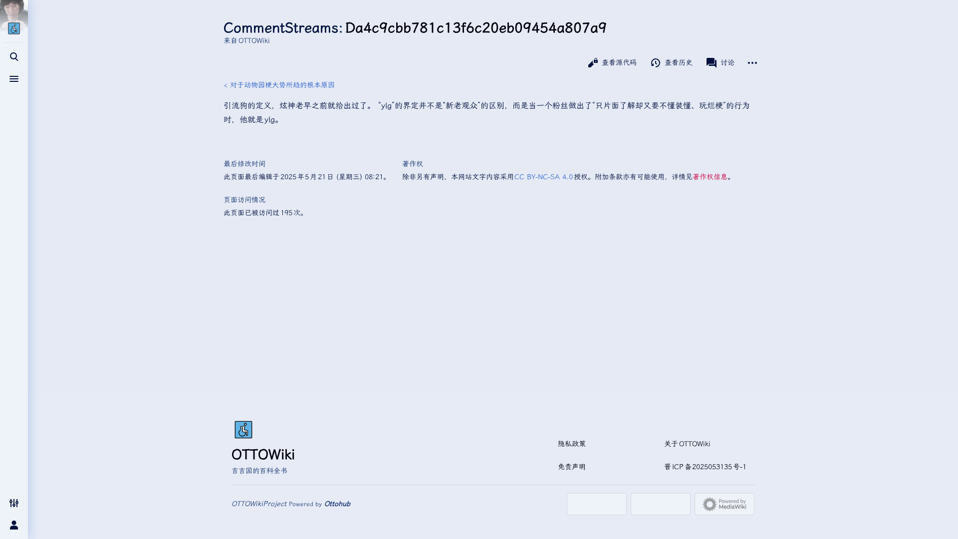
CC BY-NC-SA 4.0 (544, 177)
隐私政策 (572, 444)
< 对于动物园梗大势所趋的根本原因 (279, 85)
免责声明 (572, 467)
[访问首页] (14, 28)
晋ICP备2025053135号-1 (705, 467)
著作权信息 (710, 177)
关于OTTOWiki (687, 444)
